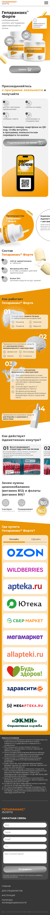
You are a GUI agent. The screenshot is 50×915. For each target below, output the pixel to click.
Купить (22, 69)
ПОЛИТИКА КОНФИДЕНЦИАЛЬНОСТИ (14, 901)
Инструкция (8, 895)
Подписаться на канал (22, 142)
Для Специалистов (12, 891)
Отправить (25, 869)
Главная (6, 886)
